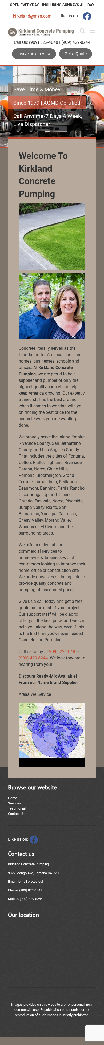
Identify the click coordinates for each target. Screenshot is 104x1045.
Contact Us (16, 814)
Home (12, 798)
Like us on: (18, 839)
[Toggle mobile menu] (93, 30)
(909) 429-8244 (33, 658)
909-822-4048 (62, 651)
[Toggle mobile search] (82, 30)
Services (14, 803)
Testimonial (17, 808)
